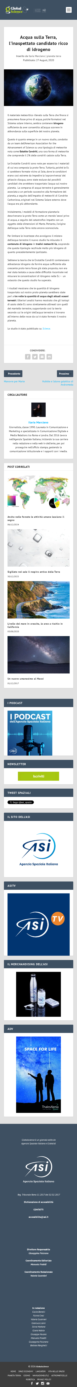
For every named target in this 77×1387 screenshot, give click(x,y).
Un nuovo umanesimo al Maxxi (26, 678)
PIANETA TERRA (14, 1375)
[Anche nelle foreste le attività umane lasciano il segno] (39, 493)
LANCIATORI (41, 1371)
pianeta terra (54, 56)
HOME (13, 1371)
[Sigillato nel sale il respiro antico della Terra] (39, 548)
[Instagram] (42, 1383)
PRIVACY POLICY (44, 1379)
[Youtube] (48, 1383)
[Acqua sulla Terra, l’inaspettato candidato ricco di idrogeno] (38, 87)
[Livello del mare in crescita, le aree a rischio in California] (39, 600)
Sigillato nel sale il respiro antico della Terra (34, 571)
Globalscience (42, 1366)
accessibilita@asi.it (38, 1216)
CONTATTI (38, 1209)
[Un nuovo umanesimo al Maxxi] (39, 654)
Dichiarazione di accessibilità (38, 1202)
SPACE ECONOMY (25, 1371)
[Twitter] (37, 1383)
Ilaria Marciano (37, 56)
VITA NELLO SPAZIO (56, 1371)
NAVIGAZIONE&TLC (41, 1375)
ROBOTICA (30, 1379)
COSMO (26, 1375)
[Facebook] (31, 1383)
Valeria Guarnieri (38, 1275)
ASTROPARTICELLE (59, 1375)
